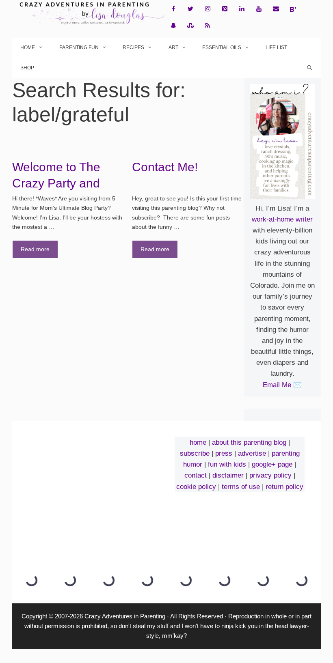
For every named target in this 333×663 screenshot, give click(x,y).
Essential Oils (221, 47)
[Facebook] (173, 9)
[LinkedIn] (242, 9)
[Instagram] (207, 9)
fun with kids (227, 464)
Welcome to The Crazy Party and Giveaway (56, 183)
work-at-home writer (282, 219)
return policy (284, 487)
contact (195, 475)
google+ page (272, 464)
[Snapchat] (173, 26)
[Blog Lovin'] (293, 9)
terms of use (241, 487)
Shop (27, 68)
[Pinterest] (224, 9)
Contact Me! (165, 167)
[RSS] (207, 26)
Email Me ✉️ (282, 385)
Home (27, 47)
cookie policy (196, 487)
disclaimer (228, 475)
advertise (252, 453)
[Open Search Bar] (309, 68)
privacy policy (270, 475)
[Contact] (276, 9)
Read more (35, 249)
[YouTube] (259, 9)
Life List (276, 47)
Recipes (133, 47)
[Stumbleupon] (190, 26)
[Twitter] (190, 9)
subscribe (195, 453)
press (223, 453)
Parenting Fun (79, 47)
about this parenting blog (249, 442)
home (198, 442)
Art (173, 47)
